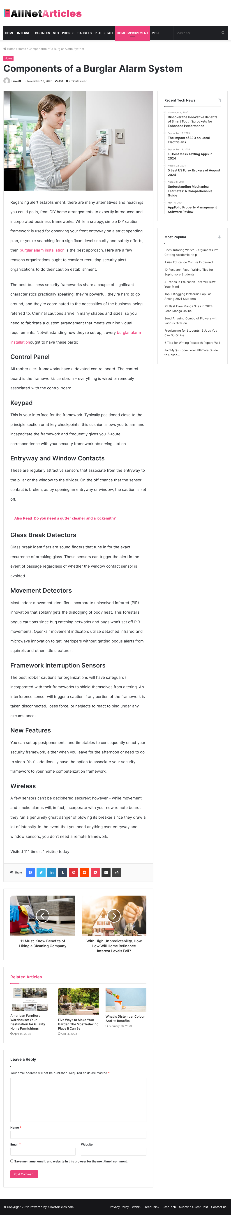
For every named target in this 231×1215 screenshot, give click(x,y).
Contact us (218, 1207)
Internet (24, 33)
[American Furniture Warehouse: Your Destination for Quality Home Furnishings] (30, 999)
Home (9, 33)
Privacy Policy (119, 1207)
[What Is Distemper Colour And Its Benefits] (126, 1000)
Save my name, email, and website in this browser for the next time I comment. (71, 1161)
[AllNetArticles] (42, 13)
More (156, 33)
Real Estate (104, 33)
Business (42, 33)
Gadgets (84, 33)
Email (15, 1144)
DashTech (169, 1207)
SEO (56, 33)
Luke (15, 81)
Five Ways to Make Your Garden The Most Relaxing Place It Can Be (78, 1024)
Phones (68, 33)
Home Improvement (132, 33)
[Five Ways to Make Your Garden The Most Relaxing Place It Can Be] (78, 1001)
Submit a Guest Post (193, 1207)
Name (15, 1127)
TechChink (152, 1207)
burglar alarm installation (42, 250)
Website (87, 1144)
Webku (136, 1207)
